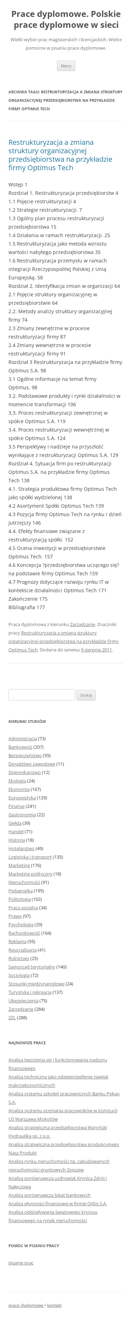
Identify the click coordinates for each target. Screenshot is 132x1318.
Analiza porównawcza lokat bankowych (49, 1195)
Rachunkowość (24, 933)
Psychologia (20, 924)
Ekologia (17, 781)
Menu (66, 65)
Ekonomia (19, 789)
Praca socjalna (23, 907)
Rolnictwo (18, 958)
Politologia (19, 899)
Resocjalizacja (22, 950)
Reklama (17, 941)
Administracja (22, 738)
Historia (16, 840)
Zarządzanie (82, 624)
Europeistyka (22, 797)
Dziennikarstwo (24, 772)
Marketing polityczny (30, 874)
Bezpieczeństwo (25, 755)
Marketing (19, 865)
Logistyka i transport (30, 857)
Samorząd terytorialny (31, 967)
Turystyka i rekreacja (29, 992)
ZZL (12, 1017)
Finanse (16, 806)
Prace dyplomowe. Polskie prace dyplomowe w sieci (66, 19)
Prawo (15, 916)
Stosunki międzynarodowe (36, 983)
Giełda (14, 823)
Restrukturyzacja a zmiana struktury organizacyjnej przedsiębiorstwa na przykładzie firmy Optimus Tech (60, 154)
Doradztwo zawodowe (31, 764)
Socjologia (19, 975)
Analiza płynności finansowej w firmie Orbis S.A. (57, 1203)
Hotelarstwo (21, 848)
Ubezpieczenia (23, 1000)
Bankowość (20, 747)
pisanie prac (20, 1263)
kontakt (54, 1305)
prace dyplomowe (26, 1305)
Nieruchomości (24, 882)
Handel (16, 831)
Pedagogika (20, 890)
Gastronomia (22, 814)
